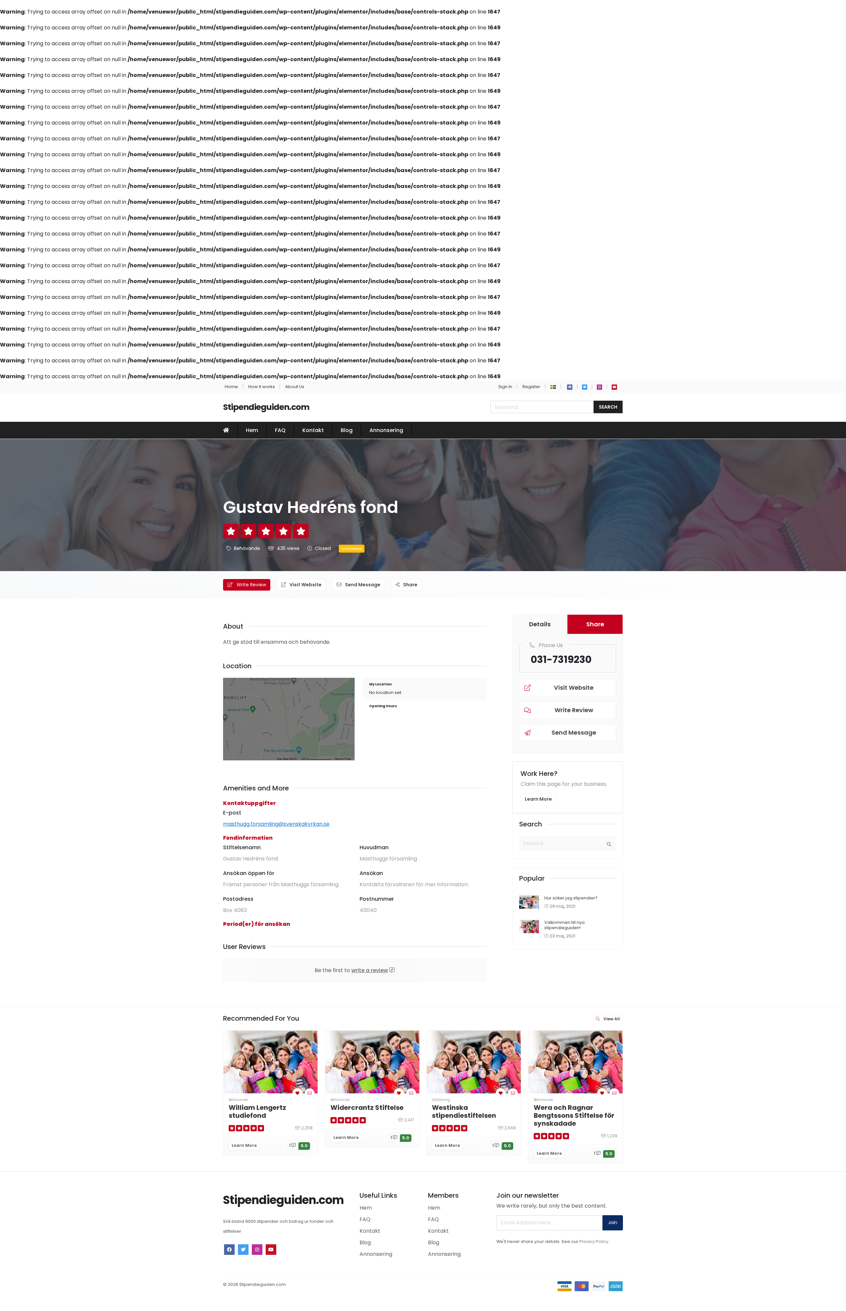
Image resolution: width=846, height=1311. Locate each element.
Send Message (362, 584)
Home (231, 386)
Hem (252, 430)
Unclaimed (351, 548)
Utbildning (441, 1099)
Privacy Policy (593, 1241)
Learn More (538, 799)
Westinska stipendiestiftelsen (464, 1111)
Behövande (247, 548)
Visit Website (305, 584)
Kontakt (313, 430)
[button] (553, 386)
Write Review (250, 584)
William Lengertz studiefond (257, 1111)
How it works (261, 386)
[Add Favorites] (297, 1093)
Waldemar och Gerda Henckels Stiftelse (774, 1111)
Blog (347, 430)
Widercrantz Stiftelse (367, 1107)
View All (611, 1019)
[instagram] (599, 387)
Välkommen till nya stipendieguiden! (564, 925)
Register (531, 386)
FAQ (280, 430)
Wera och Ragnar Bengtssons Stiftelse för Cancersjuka (675, 1115)
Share (409, 584)
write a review (369, 970)
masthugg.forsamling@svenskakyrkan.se (276, 824)
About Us (294, 386)
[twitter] (584, 387)
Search (608, 407)
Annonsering (386, 430)
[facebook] (569, 387)
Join (612, 1222)
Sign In (505, 386)
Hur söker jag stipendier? (570, 898)
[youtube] (614, 387)
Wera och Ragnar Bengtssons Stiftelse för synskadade (574, 1115)
